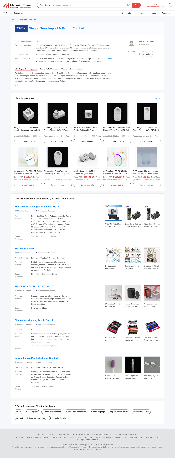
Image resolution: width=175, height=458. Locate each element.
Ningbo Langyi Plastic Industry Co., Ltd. (36, 358)
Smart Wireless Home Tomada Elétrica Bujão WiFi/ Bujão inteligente (86, 130)
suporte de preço (98, 412)
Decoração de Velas (58, 418)
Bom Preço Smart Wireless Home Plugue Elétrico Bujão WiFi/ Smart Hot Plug (57, 130)
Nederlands (133, 437)
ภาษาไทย (149, 437)
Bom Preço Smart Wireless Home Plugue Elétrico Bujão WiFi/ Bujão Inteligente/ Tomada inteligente (116, 130)
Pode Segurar (32, 412)
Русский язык (108, 437)
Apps (154, 13)
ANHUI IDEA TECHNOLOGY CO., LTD (35, 286)
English (29, 437)
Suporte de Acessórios (52, 412)
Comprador (126, 13)
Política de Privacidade (81, 434)
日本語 (55, 437)
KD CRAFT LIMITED (25, 248)
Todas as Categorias (14, 13)
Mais (110, 58)
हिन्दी (141, 437)
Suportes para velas (37, 418)
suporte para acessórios (76, 412)
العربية (125, 437)
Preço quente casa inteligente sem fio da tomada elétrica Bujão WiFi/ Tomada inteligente (27, 130)
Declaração (51, 434)
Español (71, 437)
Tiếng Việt (80, 440)
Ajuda (143, 13)
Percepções (134, 434)
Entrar (169, 7)
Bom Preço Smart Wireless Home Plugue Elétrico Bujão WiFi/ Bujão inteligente (146, 130)
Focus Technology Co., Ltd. (83, 445)
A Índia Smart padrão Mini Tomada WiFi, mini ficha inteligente (84, 173)
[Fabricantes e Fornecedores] (16, 5)
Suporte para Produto (119, 412)
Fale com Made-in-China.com (102, 434)
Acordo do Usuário (64, 434)
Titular (18, 412)
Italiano (97, 437)
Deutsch (80, 437)
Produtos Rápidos (121, 434)
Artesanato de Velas (141, 412)
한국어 (117, 437)
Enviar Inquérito (28, 141)
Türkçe (157, 437)
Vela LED (19, 418)
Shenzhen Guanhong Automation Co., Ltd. (38, 206)
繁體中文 (47, 437)
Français (63, 437)
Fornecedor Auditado (48, 211)
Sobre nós (40, 434)
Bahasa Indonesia (92, 440)
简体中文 (38, 437)
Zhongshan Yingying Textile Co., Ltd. (35, 320)
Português (88, 437)
